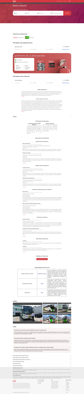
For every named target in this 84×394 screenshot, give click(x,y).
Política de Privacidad (54, 382)
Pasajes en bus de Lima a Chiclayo (58, 377)
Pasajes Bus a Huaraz (19, 370)
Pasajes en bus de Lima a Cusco (30, 376)
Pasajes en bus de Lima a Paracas (25, 377)
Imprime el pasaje (59, 1)
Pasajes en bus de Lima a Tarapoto (47, 378)
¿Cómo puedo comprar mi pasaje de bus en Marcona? (24, 338)
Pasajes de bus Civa (16, 372)
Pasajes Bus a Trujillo (46, 369)
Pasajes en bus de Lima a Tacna (36, 378)
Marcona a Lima (18, 46)
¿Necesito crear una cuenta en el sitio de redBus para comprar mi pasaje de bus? (30, 330)
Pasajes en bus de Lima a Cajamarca (24, 378)
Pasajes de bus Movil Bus (55, 372)
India (67, 381)
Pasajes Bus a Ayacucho (38, 369)
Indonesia (67, 382)
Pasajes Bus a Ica (31, 369)
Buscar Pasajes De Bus (57, 378)
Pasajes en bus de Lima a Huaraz (40, 376)
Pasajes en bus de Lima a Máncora (61, 376)
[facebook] (67, 392)
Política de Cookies (54, 383)
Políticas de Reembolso (55, 385)
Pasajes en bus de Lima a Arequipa (18, 376)
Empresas (39, 383)
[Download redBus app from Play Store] (52, 64)
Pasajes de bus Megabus (46, 372)
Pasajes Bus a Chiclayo (61, 369)
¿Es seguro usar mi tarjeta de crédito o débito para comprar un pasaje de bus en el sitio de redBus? (34, 347)
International (68, 390)
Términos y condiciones (55, 381)
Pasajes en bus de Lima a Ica (50, 376)
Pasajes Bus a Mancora (53, 369)
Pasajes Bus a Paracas (24, 369)
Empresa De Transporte (32, 373)
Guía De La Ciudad (33, 370)
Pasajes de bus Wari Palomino (23, 373)
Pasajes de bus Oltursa (23, 372)
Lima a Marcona (18, 80)
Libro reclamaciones (54, 384)
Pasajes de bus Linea (38, 372)
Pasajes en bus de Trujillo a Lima (47, 377)
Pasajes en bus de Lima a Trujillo (36, 377)
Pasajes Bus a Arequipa (16, 369)
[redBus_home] (16, 1)
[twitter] (68, 392)
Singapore (67, 383)
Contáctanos (40, 382)
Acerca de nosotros (41, 381)
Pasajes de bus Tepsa (31, 372)
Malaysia (67, 384)
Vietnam (67, 385)
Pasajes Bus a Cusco (26, 370)
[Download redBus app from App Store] (52, 67)
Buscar (67, 13)
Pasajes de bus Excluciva (64, 372)
